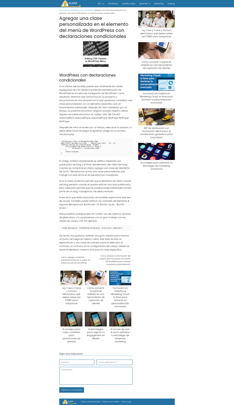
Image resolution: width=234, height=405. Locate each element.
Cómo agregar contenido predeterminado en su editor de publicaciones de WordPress (75, 260)
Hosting (171, 3)
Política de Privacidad (90, 401)
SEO (99, 3)
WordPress (113, 3)
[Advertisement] (156, 212)
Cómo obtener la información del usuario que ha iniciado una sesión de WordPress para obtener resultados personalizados (114, 260)
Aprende (143, 3)
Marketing (158, 3)
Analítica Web (128, 3)
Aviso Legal (126, 401)
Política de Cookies (110, 401)
